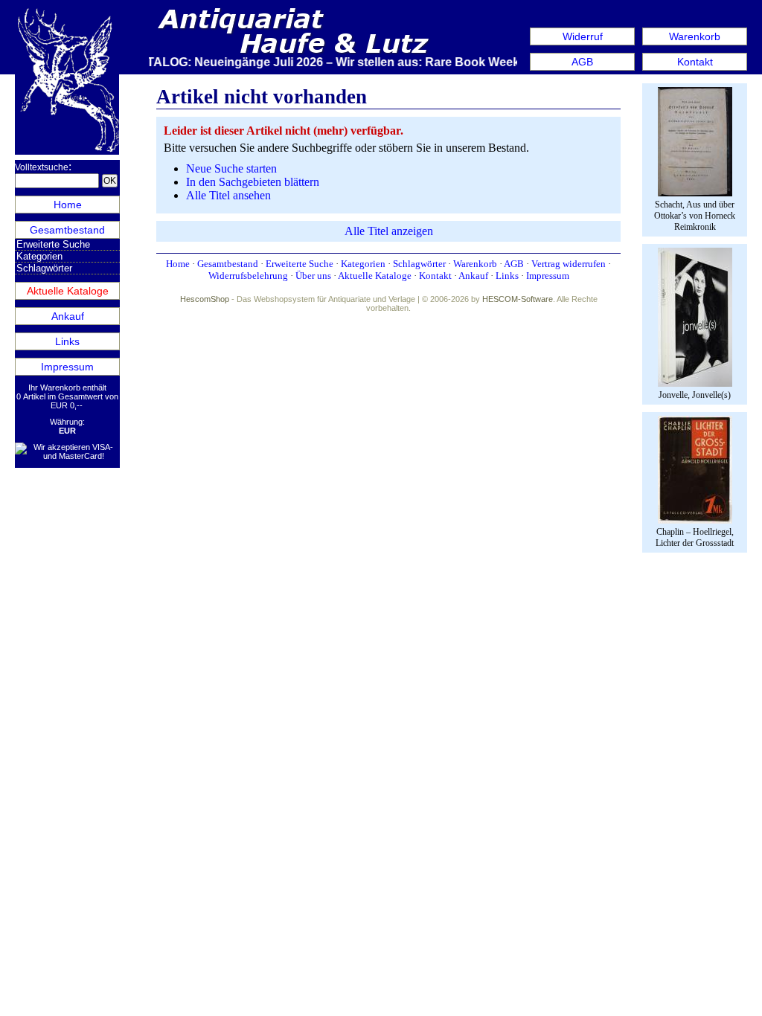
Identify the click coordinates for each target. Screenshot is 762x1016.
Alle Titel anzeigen (389, 231)
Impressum (67, 367)
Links (67, 341)
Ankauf (67, 316)
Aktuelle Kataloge (68, 291)
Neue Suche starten (231, 168)
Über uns (313, 275)
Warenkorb (694, 36)
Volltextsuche (41, 167)
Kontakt (695, 62)
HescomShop (204, 299)
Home (68, 204)
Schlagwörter (44, 268)
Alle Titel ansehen (228, 195)
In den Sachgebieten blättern (252, 182)
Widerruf (583, 36)
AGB (582, 62)
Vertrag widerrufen (568, 263)
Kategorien (39, 256)
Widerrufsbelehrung (248, 275)
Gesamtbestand (67, 230)
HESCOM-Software (517, 299)
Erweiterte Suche (53, 244)
